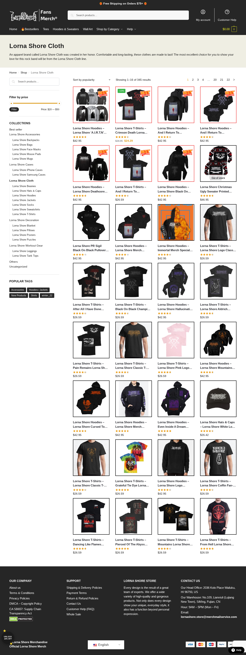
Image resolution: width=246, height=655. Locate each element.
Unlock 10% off (8, 638)
